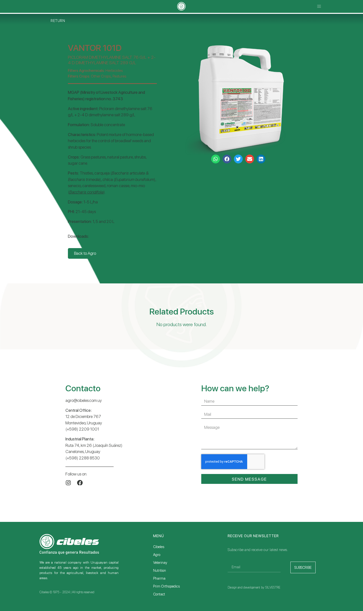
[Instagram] (68, 483)
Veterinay (160, 562)
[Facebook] (79, 483)
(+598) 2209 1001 (82, 429)
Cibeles (158, 547)
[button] (319, 6)
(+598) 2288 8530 (82, 457)
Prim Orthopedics (166, 586)
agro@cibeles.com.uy (83, 400)
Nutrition (159, 570)
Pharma (159, 578)
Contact (159, 594)
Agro (156, 554)
